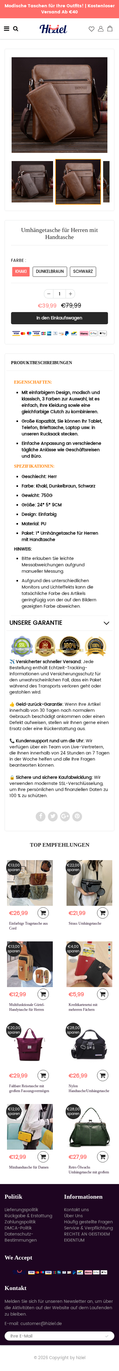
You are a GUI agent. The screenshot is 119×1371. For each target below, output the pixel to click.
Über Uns (73, 1215)
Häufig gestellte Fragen (88, 1221)
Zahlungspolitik (20, 1221)
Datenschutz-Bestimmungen (21, 1237)
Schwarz (83, 272)
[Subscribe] (107, 1336)
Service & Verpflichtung (88, 1228)
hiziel (80, 1358)
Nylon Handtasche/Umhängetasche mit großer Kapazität (89, 1091)
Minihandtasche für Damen (29, 1167)
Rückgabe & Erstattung (28, 1215)
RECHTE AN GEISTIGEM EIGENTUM (87, 1237)
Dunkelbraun (50, 272)
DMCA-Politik (18, 1228)
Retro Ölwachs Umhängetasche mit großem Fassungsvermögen (89, 1172)
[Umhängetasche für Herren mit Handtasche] (59, 105)
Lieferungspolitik (21, 1209)
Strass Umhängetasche (85, 923)
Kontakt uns (76, 1209)
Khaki (21, 272)
